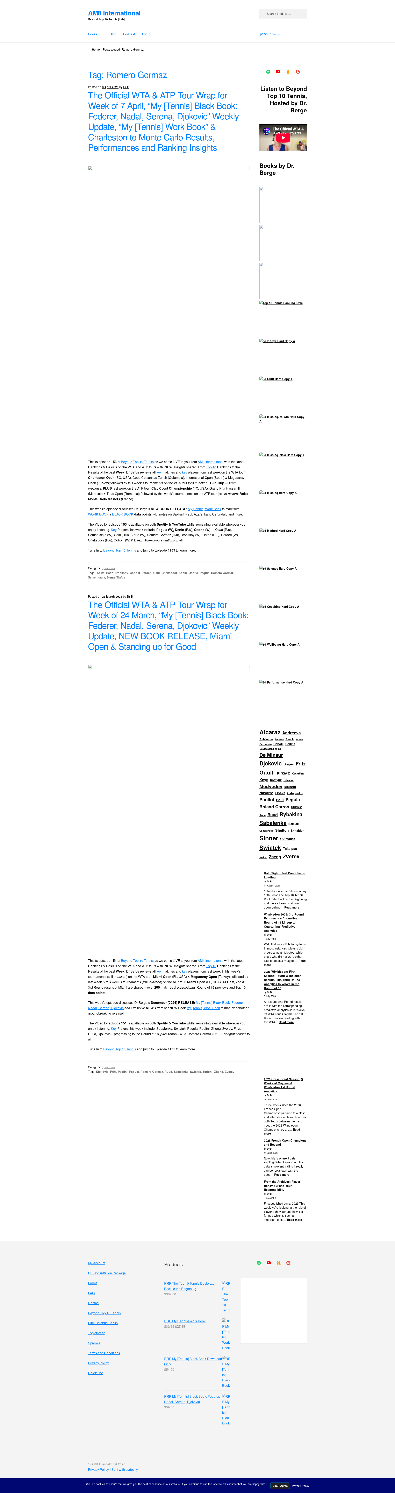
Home (96, 49)
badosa (279, 739)
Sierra (111, 577)
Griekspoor (169, 573)
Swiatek (195, 1072)
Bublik (299, 739)
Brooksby (121, 573)
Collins (290, 744)
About (146, 34)
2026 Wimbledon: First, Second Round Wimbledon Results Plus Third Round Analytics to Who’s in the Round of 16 (283, 979)
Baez (109, 573)
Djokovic (102, 1072)
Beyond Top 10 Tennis (119, 550)
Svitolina (287, 839)
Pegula (204, 573)
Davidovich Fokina (270, 749)
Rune (262, 815)
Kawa (100, 573)
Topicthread (96, 1333)
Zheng (218, 1072)
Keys (263, 779)
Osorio (193, 573)
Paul (280, 799)
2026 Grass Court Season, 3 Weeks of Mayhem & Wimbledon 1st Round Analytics (283, 1085)
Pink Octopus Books (103, 1322)
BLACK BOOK (122, 514)
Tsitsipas (290, 848)
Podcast (129, 34)
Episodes (108, 568)
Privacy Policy (98, 1363)
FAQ (91, 1293)
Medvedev (270, 786)
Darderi (147, 573)
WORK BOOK (98, 514)
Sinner (268, 838)
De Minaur (271, 754)
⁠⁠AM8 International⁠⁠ (210, 461)
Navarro (266, 792)
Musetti (290, 786)
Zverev (229, 1072)
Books (92, 34)
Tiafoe (120, 577)
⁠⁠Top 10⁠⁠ (211, 467)
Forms (92, 1283)
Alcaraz (269, 732)
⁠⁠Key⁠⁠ (114, 529)
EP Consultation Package (107, 1273)
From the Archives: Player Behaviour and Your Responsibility (282, 1185)
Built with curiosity (125, 1469)
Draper (288, 764)
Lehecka (288, 780)
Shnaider (297, 830)
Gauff (266, 772)
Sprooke (94, 1343)
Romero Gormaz (222, 573)
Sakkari (293, 824)
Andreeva (291, 733)
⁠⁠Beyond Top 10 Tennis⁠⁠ (137, 461)
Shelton (282, 830)
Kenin (183, 573)
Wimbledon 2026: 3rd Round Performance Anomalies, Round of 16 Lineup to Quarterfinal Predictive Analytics (284, 922)
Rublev (296, 807)
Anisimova (266, 739)
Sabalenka (181, 1072)
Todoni (208, 1072)
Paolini (123, 1072)
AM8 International (114, 12)
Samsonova (266, 831)
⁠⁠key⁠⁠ (159, 472)
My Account (96, 1263)
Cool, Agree (280, 1486)
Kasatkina (298, 773)
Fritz (113, 1072)
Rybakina (291, 814)
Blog (113, 34)
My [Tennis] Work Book (204, 508)
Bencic (290, 739)
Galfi (156, 573)
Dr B (126, 87)
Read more (291, 907)
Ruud (168, 1072)
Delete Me (95, 1373)
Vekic (263, 857)
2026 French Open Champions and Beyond (285, 1142)
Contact (93, 1303)
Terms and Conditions (104, 1353)
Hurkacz (282, 773)
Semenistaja (96, 577)
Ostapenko (295, 793)
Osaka (280, 793)
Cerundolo (265, 744)
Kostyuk (276, 780)
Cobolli (135, 573)
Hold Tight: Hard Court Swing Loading (284, 875)
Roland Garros (274, 806)
